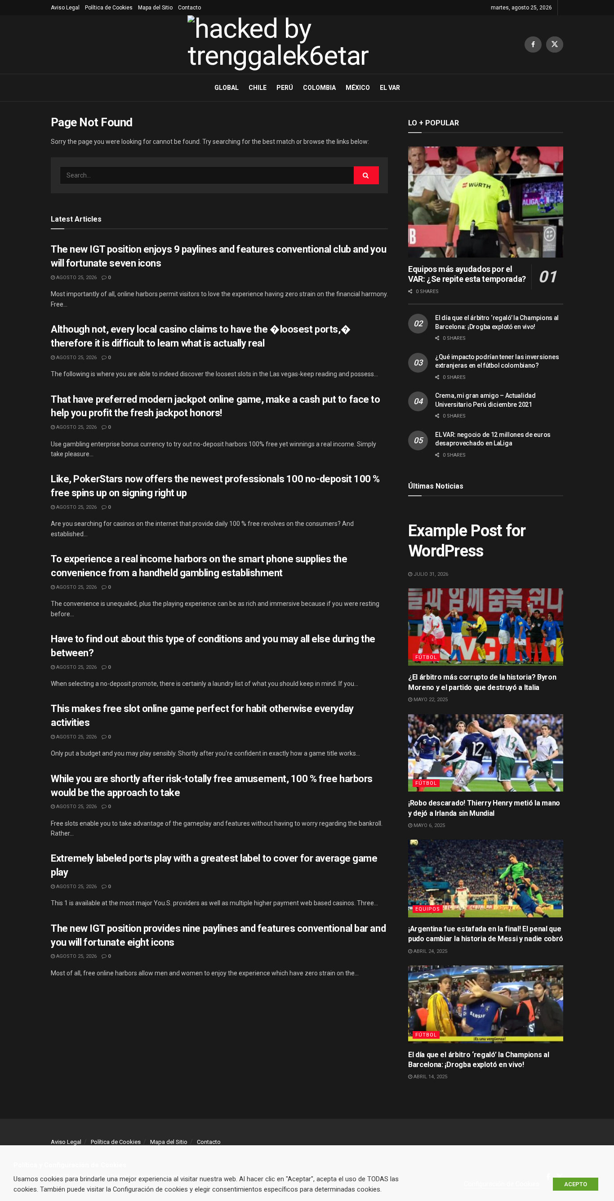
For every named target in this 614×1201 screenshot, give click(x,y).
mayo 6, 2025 (428, 825)
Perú (284, 87)
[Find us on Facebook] (533, 44)
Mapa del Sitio (155, 7)
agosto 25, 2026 (76, 277)
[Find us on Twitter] (554, 44)
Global (226, 87)
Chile (258, 87)
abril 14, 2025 (429, 1077)
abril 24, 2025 (429, 951)
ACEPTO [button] (575, 1184)
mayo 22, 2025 (430, 700)
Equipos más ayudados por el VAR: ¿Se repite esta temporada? (467, 274)
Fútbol (426, 657)
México (358, 87)
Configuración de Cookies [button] (501, 1184)
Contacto (189, 7)
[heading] (307, 1165)
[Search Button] (366, 175)
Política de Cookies (109, 7)
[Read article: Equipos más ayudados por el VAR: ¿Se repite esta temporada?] (485, 202)
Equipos (427, 909)
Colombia (319, 87)
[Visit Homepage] (287, 44)
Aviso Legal (65, 7)
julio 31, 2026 (430, 574)
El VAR (390, 87)
